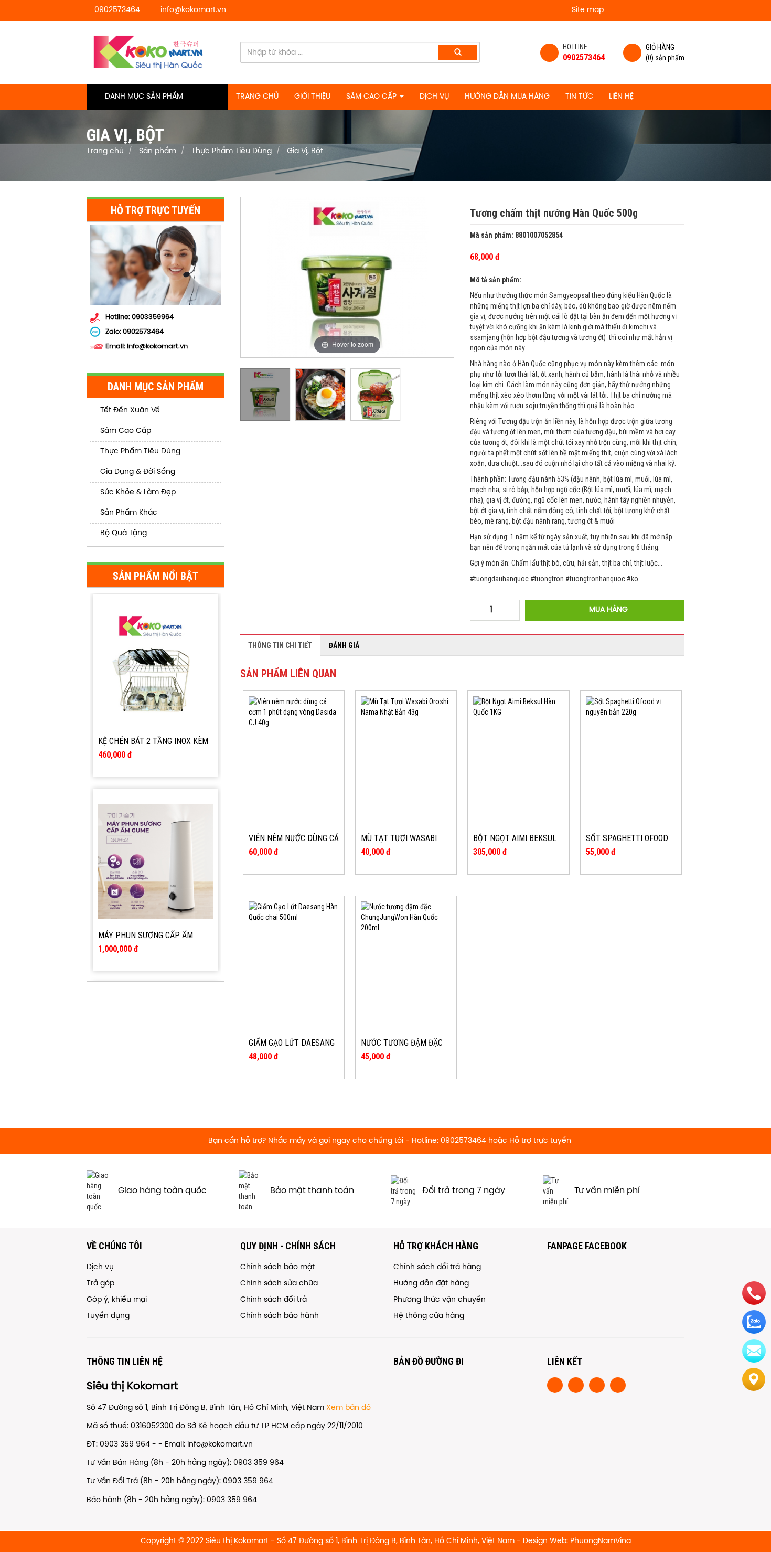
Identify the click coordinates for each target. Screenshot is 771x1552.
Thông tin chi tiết (280, 645)
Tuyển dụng (108, 1316)
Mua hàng (607, 610)
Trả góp (100, 1284)
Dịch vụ (434, 97)
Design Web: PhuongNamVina (577, 1541)
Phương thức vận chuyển (439, 1300)
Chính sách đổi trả (273, 1300)
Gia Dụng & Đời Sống (136, 472)
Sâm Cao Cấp (372, 97)
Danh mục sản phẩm (144, 97)
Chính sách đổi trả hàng (437, 1267)
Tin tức (579, 97)
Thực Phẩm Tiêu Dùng (139, 451)
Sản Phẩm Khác (127, 513)
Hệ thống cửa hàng (428, 1316)
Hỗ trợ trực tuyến (540, 1141)
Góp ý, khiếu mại (117, 1300)
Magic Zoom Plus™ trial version (285, 207)
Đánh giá (344, 645)
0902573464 (143, 331)
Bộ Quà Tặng (122, 533)
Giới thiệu (312, 97)
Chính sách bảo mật (277, 1267)
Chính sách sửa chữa (279, 1284)
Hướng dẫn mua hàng (507, 97)
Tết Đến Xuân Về (129, 410)
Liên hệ (621, 97)
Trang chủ (257, 97)
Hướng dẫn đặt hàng (431, 1284)
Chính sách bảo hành (279, 1316)
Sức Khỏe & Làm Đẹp (137, 492)
